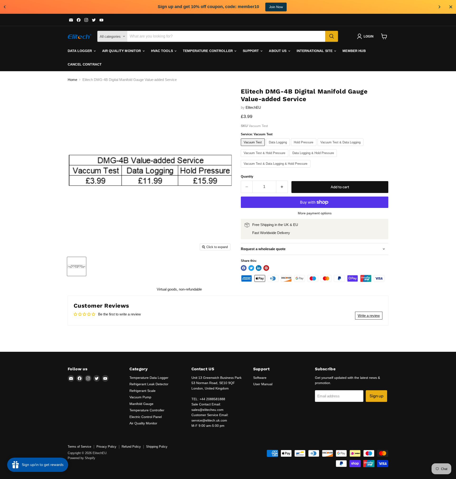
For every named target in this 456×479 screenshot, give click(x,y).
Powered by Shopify (81, 458)
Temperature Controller (208, 51)
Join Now (276, 7)
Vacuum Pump (140, 397)
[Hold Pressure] (304, 147)
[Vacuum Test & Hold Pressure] (265, 158)
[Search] (331, 36)
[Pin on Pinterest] (266, 268)
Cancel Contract (85, 64)
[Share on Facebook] (244, 268)
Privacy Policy (106, 446)
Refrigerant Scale (142, 391)
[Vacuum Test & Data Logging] (341, 147)
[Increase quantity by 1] (282, 187)
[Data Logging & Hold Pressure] (314, 158)
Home (72, 80)
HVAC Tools (162, 51)
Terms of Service (79, 446)
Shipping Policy (156, 446)
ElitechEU (253, 107)
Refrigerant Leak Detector (148, 384)
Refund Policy (131, 446)
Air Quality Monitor (122, 51)
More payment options (315, 213)
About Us (278, 51)
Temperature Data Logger (148, 378)
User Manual (262, 384)
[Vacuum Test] (253, 147)
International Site (315, 51)
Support (251, 51)
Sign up (376, 396)
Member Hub (354, 51)
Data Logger (80, 51)
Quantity (247, 176)
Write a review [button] (369, 316)
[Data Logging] (278, 147)
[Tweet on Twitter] (251, 268)
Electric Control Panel (145, 417)
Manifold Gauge (141, 404)
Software (259, 378)
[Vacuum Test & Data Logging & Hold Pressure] (276, 169)
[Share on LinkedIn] (258, 268)
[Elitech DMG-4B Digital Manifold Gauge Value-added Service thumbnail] (76, 266)
